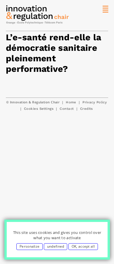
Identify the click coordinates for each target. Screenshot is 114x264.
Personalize (29, 246)
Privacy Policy (94, 102)
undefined (55, 246)
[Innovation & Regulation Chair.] (38, 16)
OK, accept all (83, 246)
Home (71, 102)
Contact (67, 109)
